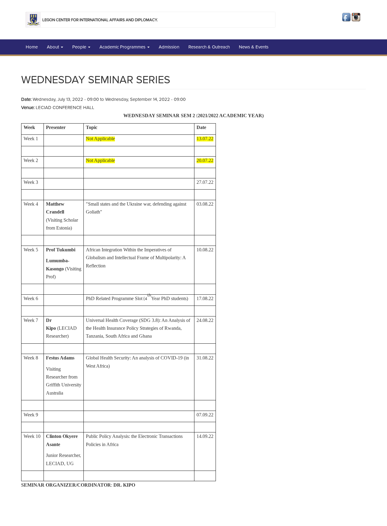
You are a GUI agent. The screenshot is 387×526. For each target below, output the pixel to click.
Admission (169, 47)
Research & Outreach (209, 47)
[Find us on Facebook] (347, 17)
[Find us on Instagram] (356, 17)
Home (32, 47)
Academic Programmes (123, 47)
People (79, 47)
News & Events (253, 47)
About (53, 47)
